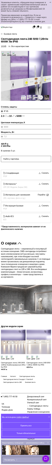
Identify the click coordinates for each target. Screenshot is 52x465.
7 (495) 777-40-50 (9, 397)
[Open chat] (45, 458)
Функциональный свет (37, 400)
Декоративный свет (35, 397)
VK (3, 404)
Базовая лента (10, 34)
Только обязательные (26, 433)
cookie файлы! (22, 417)
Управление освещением (38, 412)
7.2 (5, 137)
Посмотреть (9, 460)
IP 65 (6, 111)
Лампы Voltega (33, 409)
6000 (6, 127)
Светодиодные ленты (38, 406)
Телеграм (6, 407)
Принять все (25, 426)
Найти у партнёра (11, 159)
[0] (33, 27)
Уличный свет (33, 403)
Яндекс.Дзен (7, 410)
